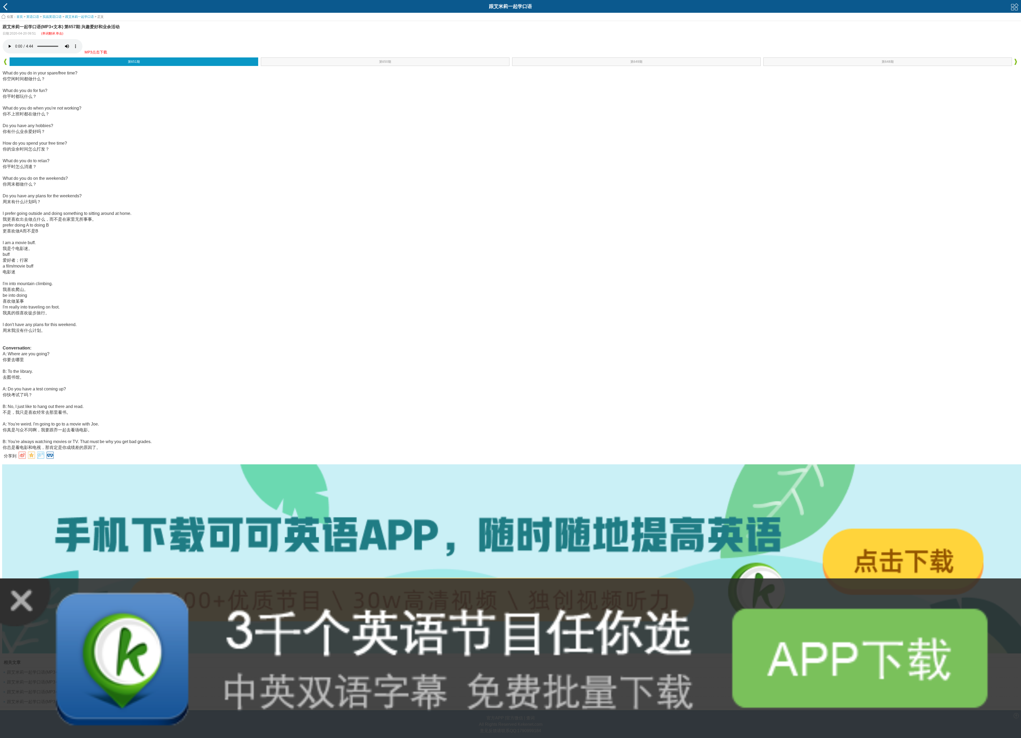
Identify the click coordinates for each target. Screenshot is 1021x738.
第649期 (636, 62)
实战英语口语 (52, 17)
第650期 (385, 62)
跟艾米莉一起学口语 (79, 17)
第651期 (134, 62)
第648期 (888, 62)
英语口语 (32, 17)
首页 (19, 17)
